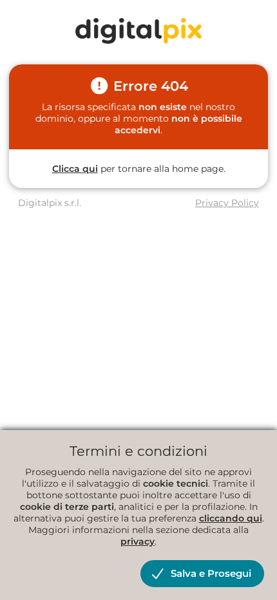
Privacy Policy (227, 203)
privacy (137, 541)
